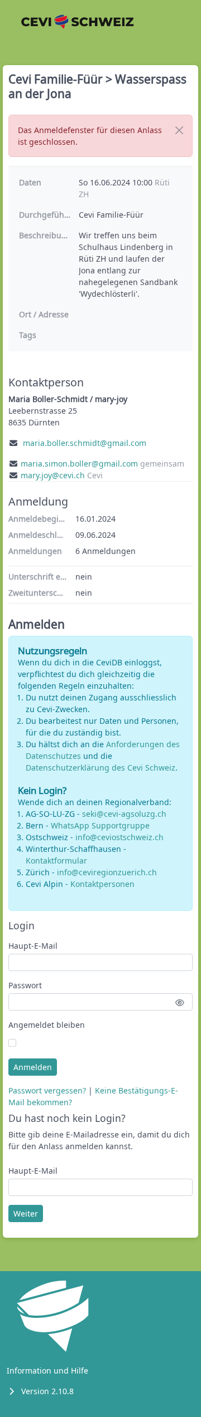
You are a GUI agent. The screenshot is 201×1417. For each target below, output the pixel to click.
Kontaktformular (56, 860)
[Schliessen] (179, 130)
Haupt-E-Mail (33, 945)
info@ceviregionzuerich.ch (107, 872)
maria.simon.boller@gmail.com (79, 463)
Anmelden (32, 1067)
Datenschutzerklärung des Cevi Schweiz (100, 767)
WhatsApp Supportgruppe (100, 825)
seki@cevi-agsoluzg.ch (124, 813)
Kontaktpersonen (102, 884)
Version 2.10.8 (47, 1391)
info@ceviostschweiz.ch (119, 837)
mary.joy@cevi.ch (53, 475)
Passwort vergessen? (47, 1090)
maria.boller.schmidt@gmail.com (84, 443)
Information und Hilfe (47, 1370)
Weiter (25, 1213)
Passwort (25, 985)
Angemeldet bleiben (46, 1024)
